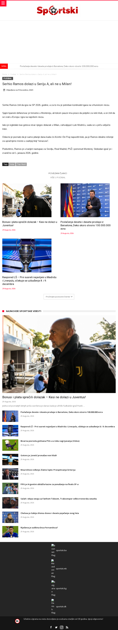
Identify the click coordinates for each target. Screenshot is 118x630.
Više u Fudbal (57, 177)
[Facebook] (50, 627)
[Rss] (67, 627)
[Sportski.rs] (59, 3)
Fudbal (13, 74)
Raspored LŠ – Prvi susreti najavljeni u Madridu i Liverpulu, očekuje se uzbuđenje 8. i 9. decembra (29, 281)
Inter (12, 164)
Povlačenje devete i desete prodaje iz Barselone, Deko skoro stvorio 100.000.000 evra (59, 66)
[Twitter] (56, 627)
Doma (4, 74)
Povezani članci (58, 173)
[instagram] (61, 627)
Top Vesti (21, 164)
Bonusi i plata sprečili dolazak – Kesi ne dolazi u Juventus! (29, 223)
